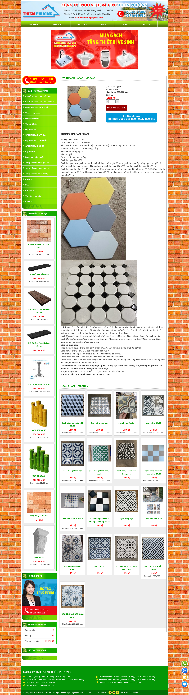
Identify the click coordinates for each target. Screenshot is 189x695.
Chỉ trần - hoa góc (33, 196)
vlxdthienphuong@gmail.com (43, 682)
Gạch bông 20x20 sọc (72, 471)
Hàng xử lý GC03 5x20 (39, 516)
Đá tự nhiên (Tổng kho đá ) (37, 107)
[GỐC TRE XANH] (39, 459)
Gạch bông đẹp (126, 519)
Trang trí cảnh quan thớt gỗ (37, 174)
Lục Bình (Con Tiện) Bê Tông (38, 96)
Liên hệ (146, 24)
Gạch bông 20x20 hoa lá (72, 519)
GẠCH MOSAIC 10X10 (34, 146)
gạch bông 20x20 (153, 423)
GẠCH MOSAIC (31, 129)
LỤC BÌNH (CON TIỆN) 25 (39, 384)
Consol (28, 179)
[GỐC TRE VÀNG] (39, 414)
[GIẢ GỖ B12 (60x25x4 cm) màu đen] (39, 334)
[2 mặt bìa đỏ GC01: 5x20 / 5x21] (39, 231)
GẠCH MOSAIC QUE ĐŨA (36, 140)
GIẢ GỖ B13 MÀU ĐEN (39, 274)
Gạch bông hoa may (99, 423)
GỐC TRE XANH (39, 476)
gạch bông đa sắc (126, 423)
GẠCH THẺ (30, 152)
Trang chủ (33, 24)
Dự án (104, 24)
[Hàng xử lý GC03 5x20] (39, 502)
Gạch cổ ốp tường (33, 113)
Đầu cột (28, 185)
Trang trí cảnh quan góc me (37, 168)
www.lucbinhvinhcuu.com (43, 685)
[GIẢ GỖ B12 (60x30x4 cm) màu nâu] (39, 298)
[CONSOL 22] (39, 541)
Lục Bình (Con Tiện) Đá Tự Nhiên (40, 102)
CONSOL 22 (39, 557)
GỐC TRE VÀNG (39, 430)
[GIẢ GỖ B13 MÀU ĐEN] (39, 267)
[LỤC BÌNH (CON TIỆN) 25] (39, 370)
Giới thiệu (58, 24)
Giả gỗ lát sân (31, 124)
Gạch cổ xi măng (32, 118)
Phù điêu (29, 201)
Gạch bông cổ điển (153, 519)
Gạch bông (99, 566)
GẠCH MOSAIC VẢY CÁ (35, 135)
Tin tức (125, 24)
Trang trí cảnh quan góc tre (37, 163)
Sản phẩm (82, 24)
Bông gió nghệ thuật (34, 157)
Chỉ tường (29, 190)
